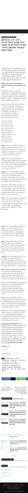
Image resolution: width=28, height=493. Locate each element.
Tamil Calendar (13, 361)
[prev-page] (2, 428)
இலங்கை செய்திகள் (16, 487)
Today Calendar (16, 363)
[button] (2, 31)
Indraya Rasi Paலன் (5, 360)
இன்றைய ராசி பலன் (5, 368)
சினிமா (12, 484)
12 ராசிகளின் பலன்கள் (9, 358)
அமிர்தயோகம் (4, 367)
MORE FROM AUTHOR (18, 398)
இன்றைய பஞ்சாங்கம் (17, 367)
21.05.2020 (17, 358)
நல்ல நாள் (23, 368)
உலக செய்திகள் (9, 487)
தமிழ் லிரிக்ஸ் (22, 485)
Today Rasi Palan (18, 34)
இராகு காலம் (10, 367)
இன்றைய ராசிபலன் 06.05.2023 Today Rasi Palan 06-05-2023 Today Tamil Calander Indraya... (18, 449)
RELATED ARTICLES (6, 398)
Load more (13, 455)
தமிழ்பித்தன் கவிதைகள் (6, 475)
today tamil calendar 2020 (15, 365)
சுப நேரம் (11, 368)
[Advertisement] (14, 15)
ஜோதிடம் (8, 346)
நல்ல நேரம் (3, 370)
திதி (15, 368)
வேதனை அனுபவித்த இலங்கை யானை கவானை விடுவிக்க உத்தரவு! (7, 389)
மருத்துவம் (16, 484)
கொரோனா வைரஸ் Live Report (14, 488)
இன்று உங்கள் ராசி (14, 436)
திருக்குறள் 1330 (5, 472)
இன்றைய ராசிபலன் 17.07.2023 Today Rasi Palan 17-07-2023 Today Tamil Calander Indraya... (18, 442)
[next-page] (5, 428)
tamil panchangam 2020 (6, 363)
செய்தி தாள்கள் (6, 484)
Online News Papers (6, 469)
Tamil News (4, 350)
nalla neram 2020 (22, 360)
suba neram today (5, 361)
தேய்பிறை (19, 368)
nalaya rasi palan (14, 360)
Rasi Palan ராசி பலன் (9, 34)
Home (2, 34)
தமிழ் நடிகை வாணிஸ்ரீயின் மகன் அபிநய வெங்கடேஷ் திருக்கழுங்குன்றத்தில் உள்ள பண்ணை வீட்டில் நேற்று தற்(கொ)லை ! (20, 390)
